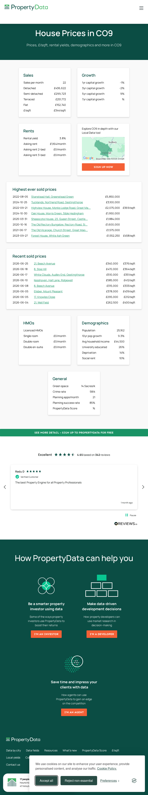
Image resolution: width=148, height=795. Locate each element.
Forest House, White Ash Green (50, 235)
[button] (5, 487)
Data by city (13, 750)
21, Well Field (41, 302)
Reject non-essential (79, 780)
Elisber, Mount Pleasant (48, 291)
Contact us (13, 764)
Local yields (13, 757)
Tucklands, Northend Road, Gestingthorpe (57, 202)
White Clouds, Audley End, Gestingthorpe (59, 274)
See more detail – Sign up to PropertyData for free (74, 432)
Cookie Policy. (107, 768)
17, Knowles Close (44, 297)
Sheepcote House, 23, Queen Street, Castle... (59, 219)
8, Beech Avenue (44, 286)
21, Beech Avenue (44, 263)
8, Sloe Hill (40, 269)
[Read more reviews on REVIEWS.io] (125, 524)
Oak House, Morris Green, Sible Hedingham (57, 213)
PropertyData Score (94, 750)
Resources (50, 750)
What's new (70, 750)
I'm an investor (46, 634)
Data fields (32, 750)
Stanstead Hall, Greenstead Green (52, 196)
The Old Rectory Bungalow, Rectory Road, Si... (59, 224)
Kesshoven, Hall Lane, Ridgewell (53, 280)
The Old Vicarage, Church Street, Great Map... (59, 230)
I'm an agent (74, 712)
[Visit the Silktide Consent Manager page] (134, 780)
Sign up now (103, 167)
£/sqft (115, 750)
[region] (74, 487)
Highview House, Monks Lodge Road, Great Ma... (61, 208)
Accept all (46, 780)
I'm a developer (102, 634)
